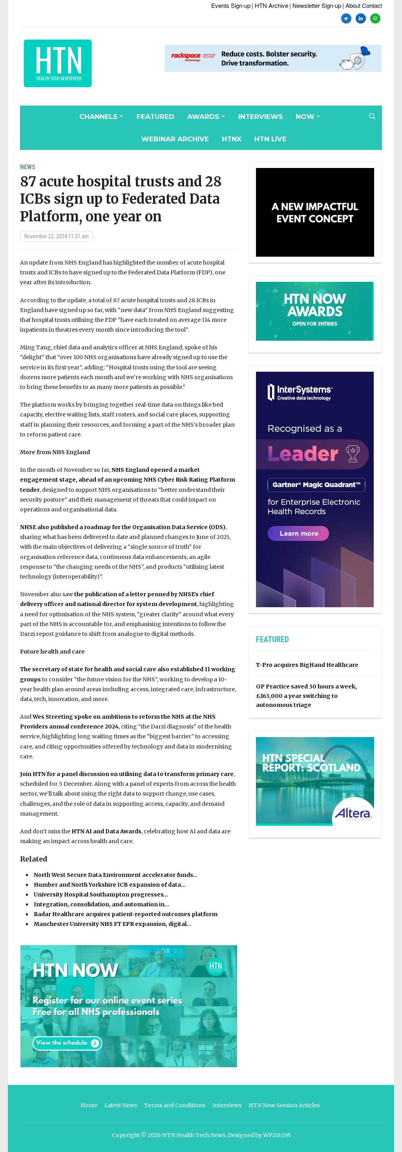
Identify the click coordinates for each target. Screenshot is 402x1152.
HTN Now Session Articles (284, 1105)
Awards (203, 116)
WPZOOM (277, 1135)
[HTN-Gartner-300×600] (315, 489)
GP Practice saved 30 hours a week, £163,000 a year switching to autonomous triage (306, 696)
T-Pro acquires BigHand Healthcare (307, 664)
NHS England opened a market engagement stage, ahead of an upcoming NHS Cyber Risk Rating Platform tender (127, 479)
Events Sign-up (230, 5)
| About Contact (362, 5)
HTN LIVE (270, 139)
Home (88, 1105)
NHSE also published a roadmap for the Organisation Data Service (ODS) (122, 527)
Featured (155, 116)
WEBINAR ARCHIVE (175, 139)
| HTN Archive (270, 5)
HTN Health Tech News (193, 1135)
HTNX (231, 139)
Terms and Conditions (174, 1105)
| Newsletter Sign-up (315, 5)
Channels (98, 116)
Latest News (120, 1105)
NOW (305, 116)
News (27, 167)
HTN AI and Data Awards (106, 831)
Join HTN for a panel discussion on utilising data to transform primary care (127, 774)
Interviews (260, 116)
